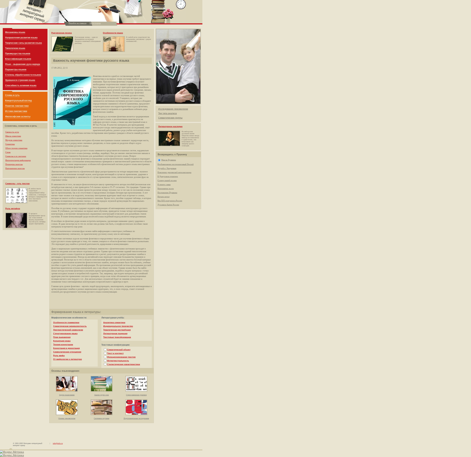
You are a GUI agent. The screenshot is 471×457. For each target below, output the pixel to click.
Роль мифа (59, 355)
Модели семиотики (13, 140)
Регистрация (95, 23)
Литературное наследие (170, 126)
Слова (7, 152)
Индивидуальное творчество (118, 326)
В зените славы (164, 184)
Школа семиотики (13, 136)
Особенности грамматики (66, 322)
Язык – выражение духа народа (22, 64)
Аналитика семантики (114, 322)
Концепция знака (61, 341)
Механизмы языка (15, 32)
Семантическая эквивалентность (70, 326)
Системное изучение (101, 418)
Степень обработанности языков (23, 75)
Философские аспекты (17, 116)
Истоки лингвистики (16, 111)
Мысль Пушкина (168, 160)
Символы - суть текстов (17, 183)
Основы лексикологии (66, 418)
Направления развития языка (21, 37)
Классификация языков (18, 59)
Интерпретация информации (18, 160)
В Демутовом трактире (167, 176)
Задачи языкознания (67, 395)
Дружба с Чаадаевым (166, 168)
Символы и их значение (15, 156)
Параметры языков (15, 69)
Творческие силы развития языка (23, 43)
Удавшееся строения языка (20, 80)
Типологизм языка (15, 48)
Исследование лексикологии (173, 109)
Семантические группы (170, 118)
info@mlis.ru (58, 443)
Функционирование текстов (121, 357)
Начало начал (163, 196)
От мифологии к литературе (67, 359)
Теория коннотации (63, 344)
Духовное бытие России (168, 205)
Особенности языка (113, 33)
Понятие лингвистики (17, 106)
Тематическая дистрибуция (117, 330)
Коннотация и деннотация (66, 348)
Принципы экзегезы (14, 164)
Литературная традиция (115, 333)
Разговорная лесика (61, 33)
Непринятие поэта (165, 188)
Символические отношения (67, 352)
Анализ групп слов (101, 395)
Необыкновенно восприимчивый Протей (175, 164)
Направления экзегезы (15, 168)
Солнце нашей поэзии (167, 180)
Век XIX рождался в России (169, 201)
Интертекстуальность (118, 361)
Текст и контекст (115, 353)
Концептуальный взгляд (18, 100)
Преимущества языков (17, 53)
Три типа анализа (167, 113)
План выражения (61, 337)
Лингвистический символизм (68, 330)
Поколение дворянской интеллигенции (174, 172)
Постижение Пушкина (167, 192)
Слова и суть (12, 95)
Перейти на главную (77, 23)
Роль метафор (12, 208)
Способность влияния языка (20, 85)
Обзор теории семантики (16, 148)
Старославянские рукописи (136, 395)
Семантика (10, 144)
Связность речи (12, 132)
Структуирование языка (65, 333)
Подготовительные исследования (136, 418)
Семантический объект (118, 350)
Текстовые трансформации (117, 337)
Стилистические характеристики (123, 364)
